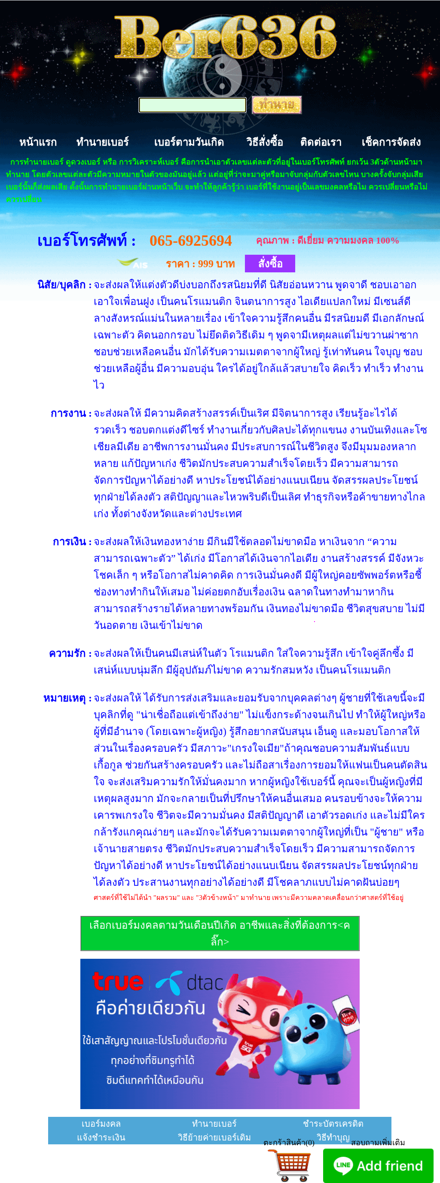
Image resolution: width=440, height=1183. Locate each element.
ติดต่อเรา (321, 142)
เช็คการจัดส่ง (391, 142)
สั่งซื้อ (270, 263)
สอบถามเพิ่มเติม (378, 1142)
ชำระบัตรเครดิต (333, 1123)
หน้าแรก (38, 142)
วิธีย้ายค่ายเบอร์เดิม (214, 1137)
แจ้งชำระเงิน (101, 1137)
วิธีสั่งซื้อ (265, 142)
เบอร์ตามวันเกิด (189, 142)
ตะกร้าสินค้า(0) (289, 1142)
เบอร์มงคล (101, 1123)
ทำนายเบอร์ (102, 142)
